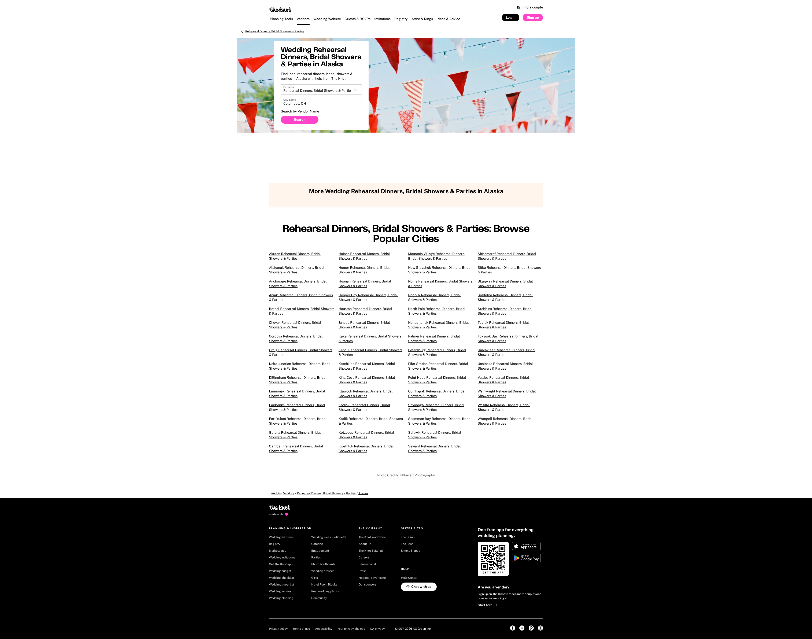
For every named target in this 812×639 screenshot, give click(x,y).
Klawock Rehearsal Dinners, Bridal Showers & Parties (366, 393)
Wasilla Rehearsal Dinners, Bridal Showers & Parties (504, 407)
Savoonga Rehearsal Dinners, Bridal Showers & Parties (436, 407)
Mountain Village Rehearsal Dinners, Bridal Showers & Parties (436, 256)
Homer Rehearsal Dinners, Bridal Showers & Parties (364, 270)
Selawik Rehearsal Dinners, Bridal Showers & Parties (434, 435)
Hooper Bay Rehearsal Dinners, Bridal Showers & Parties (368, 297)
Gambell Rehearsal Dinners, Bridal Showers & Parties (296, 448)
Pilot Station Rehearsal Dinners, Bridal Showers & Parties (438, 366)
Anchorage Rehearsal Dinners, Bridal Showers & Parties (298, 283)
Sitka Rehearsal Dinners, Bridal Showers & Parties (509, 270)
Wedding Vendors (282, 493)
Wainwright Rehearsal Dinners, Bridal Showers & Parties (507, 393)
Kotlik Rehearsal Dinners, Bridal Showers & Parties (371, 421)
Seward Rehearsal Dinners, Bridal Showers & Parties (434, 448)
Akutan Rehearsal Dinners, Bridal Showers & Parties (295, 256)
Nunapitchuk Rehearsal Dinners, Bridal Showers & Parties (438, 325)
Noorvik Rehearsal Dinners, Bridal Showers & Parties (434, 297)
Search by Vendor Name (300, 111)
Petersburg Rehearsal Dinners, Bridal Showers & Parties (437, 352)
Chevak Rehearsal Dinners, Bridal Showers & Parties (295, 325)
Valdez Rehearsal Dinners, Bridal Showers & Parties (503, 380)
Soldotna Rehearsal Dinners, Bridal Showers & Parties (505, 297)
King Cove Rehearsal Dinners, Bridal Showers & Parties (367, 380)
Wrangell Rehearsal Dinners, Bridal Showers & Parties (505, 421)
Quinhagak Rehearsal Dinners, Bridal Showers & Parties (437, 393)
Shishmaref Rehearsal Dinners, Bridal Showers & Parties (507, 256)
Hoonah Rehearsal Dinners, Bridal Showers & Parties (365, 283)
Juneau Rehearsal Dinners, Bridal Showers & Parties (364, 325)
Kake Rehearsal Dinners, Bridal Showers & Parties (370, 338)
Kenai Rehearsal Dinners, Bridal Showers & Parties (370, 352)
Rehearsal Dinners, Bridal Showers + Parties (274, 31)
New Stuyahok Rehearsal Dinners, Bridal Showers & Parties (440, 270)
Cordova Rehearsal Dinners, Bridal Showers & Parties (296, 338)
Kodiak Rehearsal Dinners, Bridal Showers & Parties (364, 407)
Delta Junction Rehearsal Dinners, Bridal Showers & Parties (300, 366)
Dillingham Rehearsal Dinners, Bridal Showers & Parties (297, 380)
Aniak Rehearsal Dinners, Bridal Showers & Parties (301, 297)
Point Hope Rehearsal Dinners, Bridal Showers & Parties (437, 380)
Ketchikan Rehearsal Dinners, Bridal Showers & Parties (367, 366)
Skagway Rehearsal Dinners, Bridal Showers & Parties (505, 283)
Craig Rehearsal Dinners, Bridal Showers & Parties (300, 352)
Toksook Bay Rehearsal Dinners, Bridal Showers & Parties (508, 338)
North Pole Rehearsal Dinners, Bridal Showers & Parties (436, 311)
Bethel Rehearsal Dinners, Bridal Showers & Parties (301, 311)
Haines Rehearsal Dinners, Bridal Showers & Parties (364, 256)
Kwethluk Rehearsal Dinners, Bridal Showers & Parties (366, 448)
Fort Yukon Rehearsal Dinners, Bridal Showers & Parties (297, 421)
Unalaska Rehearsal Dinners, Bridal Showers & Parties (505, 366)
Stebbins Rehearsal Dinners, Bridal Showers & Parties (505, 311)
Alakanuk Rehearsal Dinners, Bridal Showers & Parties (296, 270)
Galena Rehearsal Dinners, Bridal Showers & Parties (295, 435)
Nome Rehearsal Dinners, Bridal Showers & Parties (440, 283)
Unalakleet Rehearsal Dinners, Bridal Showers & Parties (506, 352)
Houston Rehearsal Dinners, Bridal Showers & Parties (365, 311)
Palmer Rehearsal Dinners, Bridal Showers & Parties (434, 338)
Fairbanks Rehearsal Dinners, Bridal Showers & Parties (297, 407)
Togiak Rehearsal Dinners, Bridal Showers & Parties (503, 325)
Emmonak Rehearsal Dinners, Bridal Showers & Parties (297, 393)
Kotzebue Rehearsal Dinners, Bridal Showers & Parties (366, 435)
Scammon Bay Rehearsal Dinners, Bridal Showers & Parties (440, 421)
